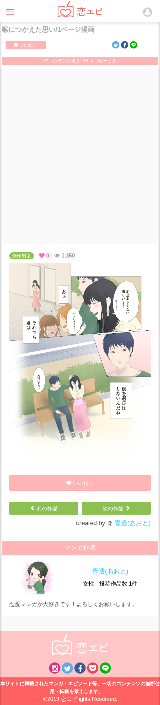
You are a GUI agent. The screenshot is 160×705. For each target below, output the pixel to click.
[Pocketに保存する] (92, 668)
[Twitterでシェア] (115, 45)
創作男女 (21, 256)
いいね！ (27, 45)
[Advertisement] (80, 156)
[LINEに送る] (133, 45)
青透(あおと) (132, 523)
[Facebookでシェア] (124, 45)
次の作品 (114, 508)
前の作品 (46, 508)
